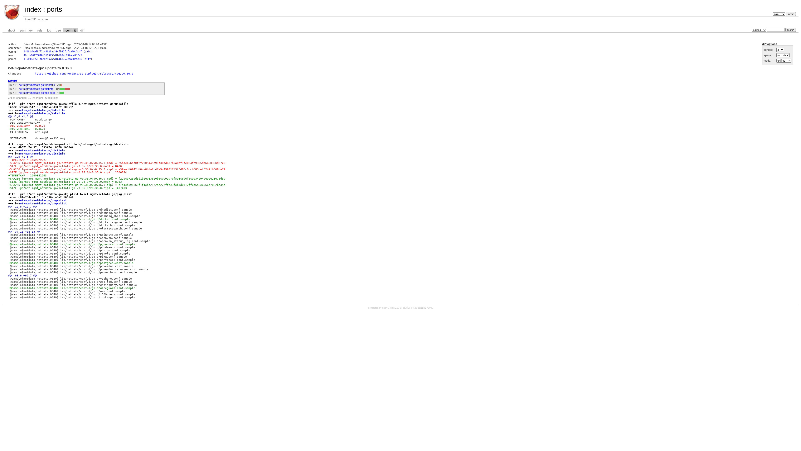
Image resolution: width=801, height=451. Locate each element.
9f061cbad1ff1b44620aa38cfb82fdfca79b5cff (53, 51)
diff (82, 30)
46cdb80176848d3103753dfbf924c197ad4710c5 (53, 55)
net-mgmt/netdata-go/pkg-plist (37, 92)
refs (40, 30)
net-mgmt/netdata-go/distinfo (36, 88)
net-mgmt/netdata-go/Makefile (37, 84)
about (11, 30)
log (49, 30)
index (33, 9)
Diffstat (12, 80)
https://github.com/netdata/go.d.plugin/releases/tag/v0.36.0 (84, 73)
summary (26, 30)
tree (58, 30)
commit (70, 30)
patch (88, 51)
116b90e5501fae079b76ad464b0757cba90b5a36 (53, 59)
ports (54, 9)
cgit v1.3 (386, 308)
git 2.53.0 (396, 308)
